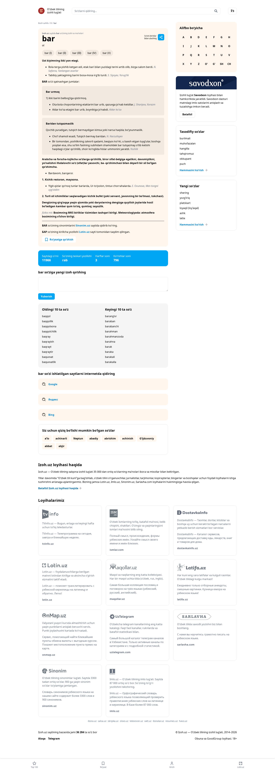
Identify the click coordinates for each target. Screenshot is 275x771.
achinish (127, 438)
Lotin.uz (84, 232)
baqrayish (48, 341)
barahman (111, 331)
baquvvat (47, 357)
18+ (235, 738)
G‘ (214, 64)
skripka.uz (113, 720)
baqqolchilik (49, 331)
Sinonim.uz (83, 225)
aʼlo (47, 438)
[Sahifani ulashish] (161, 37)
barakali (110, 357)
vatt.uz (148, 720)
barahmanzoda (114, 336)
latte (182, 218)
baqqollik (47, 321)
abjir (61, 446)
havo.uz (183, 720)
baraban (110, 321)
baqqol (46, 316)
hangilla (184, 148)
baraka (109, 352)
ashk (182, 213)
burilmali (185, 138)
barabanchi (112, 326)
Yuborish (46, 296)
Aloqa (42, 738)
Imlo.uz (115, 482)
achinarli (61, 438)
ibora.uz (92, 720)
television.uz (136, 720)
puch (183, 164)
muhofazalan (188, 143)
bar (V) (107, 53)
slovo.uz (124, 720)
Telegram (54, 738)
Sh (221, 64)
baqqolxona (49, 326)
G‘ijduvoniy (147, 438)
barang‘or (111, 316)
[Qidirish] (216, 11)
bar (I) (48, 53)
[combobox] (146, 11)
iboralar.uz (158, 720)
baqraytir (47, 352)
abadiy (93, 438)
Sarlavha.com (144, 482)
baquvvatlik (49, 362)
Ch (229, 64)
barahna (110, 341)
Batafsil (187, 114)
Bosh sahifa (43, 23)
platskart (185, 203)
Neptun (78, 438)
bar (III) (76, 53)
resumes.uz (171, 720)
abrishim (110, 438)
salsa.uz (102, 720)
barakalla (110, 362)
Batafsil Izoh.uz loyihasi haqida (58, 488)
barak (108, 346)
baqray (46, 336)
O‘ (206, 64)
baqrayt (46, 346)
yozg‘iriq (185, 198)
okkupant (185, 158)
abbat (48, 446)
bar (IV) (92, 53)
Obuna (199, 738)
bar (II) (62, 53)
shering (184, 192)
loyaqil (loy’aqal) (189, 208)
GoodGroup (214, 738)
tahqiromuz (187, 153)
